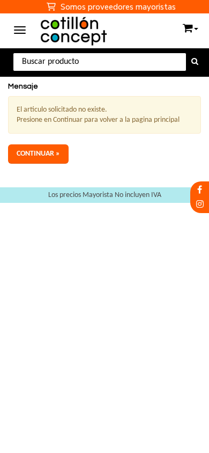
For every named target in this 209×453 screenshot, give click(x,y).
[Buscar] (195, 62)
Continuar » (38, 154)
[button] (190, 26)
